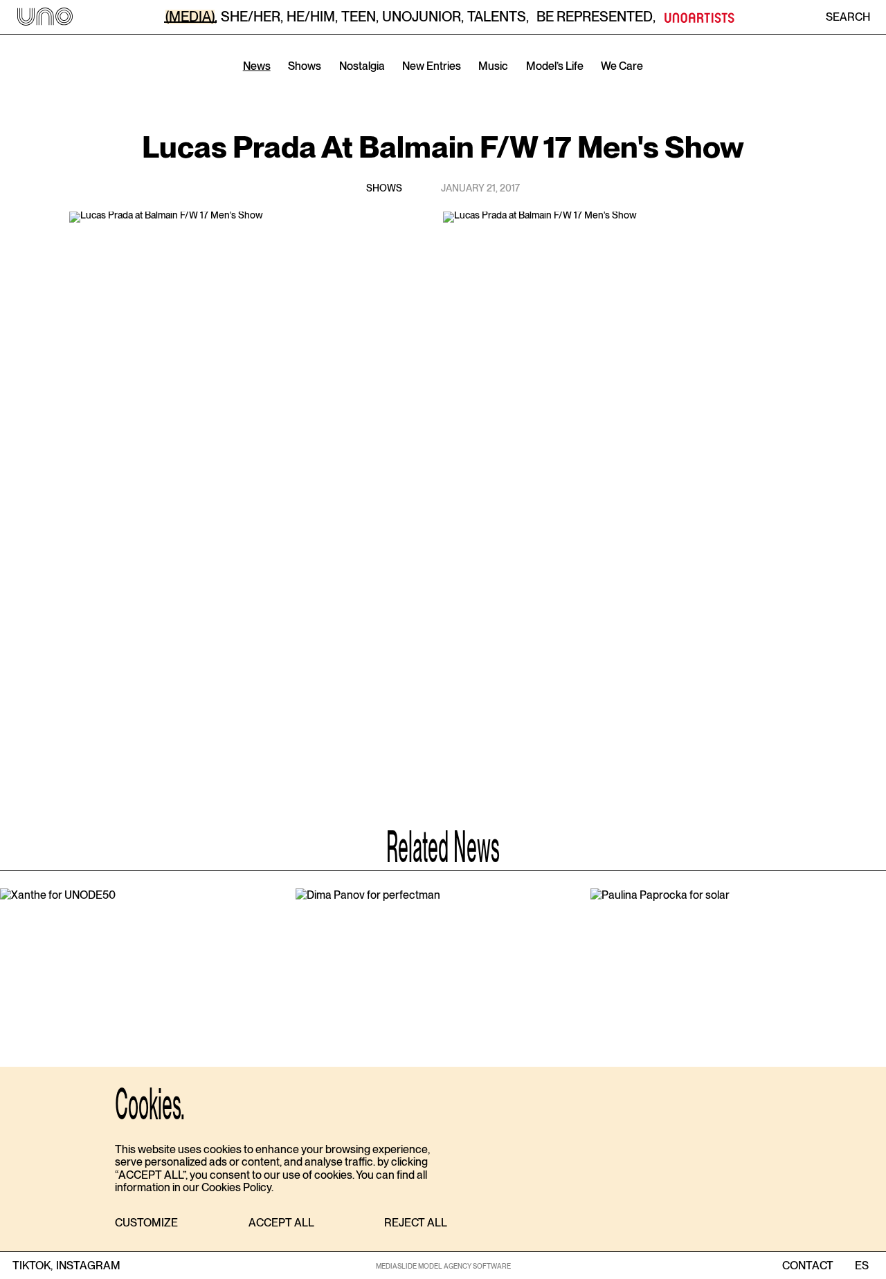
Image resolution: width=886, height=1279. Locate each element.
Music (493, 66)
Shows (304, 66)
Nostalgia (362, 66)
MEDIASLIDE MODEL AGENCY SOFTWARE (443, 1265)
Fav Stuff (522, 86)
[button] (146, 1223)
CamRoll (369, 86)
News (257, 66)
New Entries (431, 66)
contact (807, 1265)
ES (861, 1265)
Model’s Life (555, 66)
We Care (622, 66)
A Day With (445, 86)
